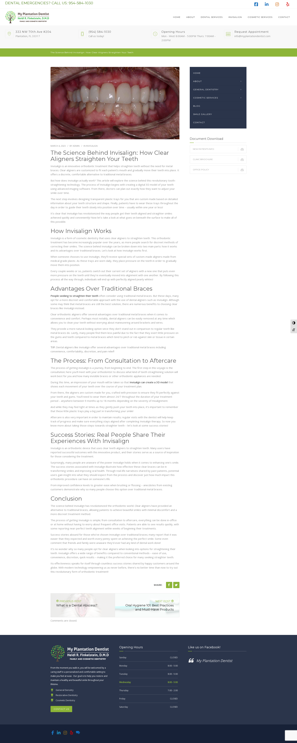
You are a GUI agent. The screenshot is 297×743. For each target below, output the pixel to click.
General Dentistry (205, 89)
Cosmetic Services (260, 17)
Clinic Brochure (203, 159)
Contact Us (61, 709)
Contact (284, 17)
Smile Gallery (202, 114)
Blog (196, 106)
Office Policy (201, 169)
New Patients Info (203, 149)
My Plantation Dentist (214, 660)
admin (76, 145)
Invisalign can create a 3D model (149, 382)
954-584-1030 (81, 3)
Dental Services (212, 17)
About (190, 17)
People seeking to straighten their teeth (74, 295)
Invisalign (235, 17)
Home (176, 17)
